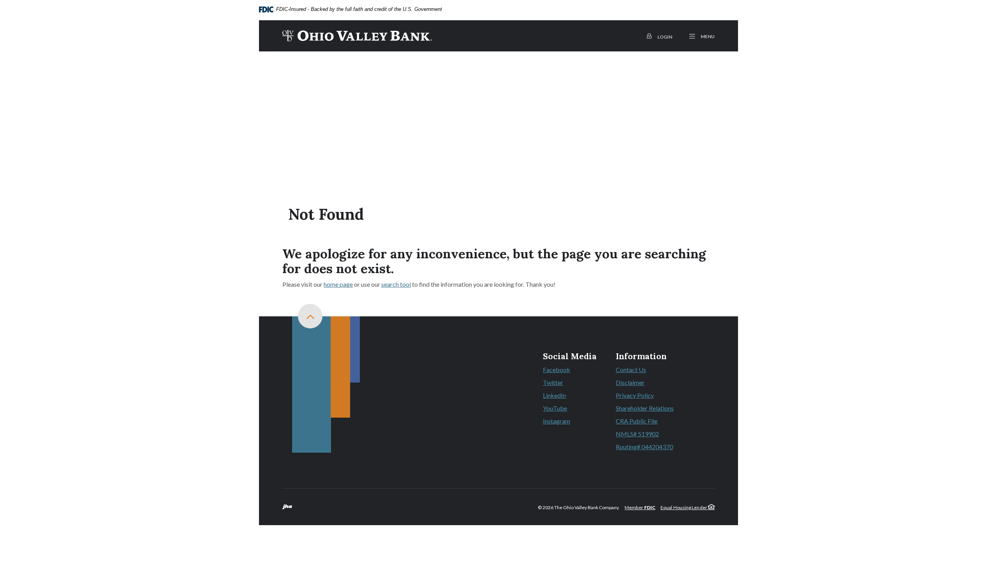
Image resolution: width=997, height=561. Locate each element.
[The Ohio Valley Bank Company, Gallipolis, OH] (357, 36)
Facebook (570, 370)
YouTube (570, 408)
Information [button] (641, 356)
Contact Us (631, 369)
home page (338, 284)
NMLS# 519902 (637, 434)
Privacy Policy (635, 395)
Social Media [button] (570, 356)
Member (640, 507)
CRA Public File (636, 421)
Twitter (570, 383)
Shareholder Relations (645, 408)
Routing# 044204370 (644, 446)
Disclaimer (630, 382)
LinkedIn (570, 396)
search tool (396, 284)
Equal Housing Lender (684, 507)
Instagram (570, 421)
